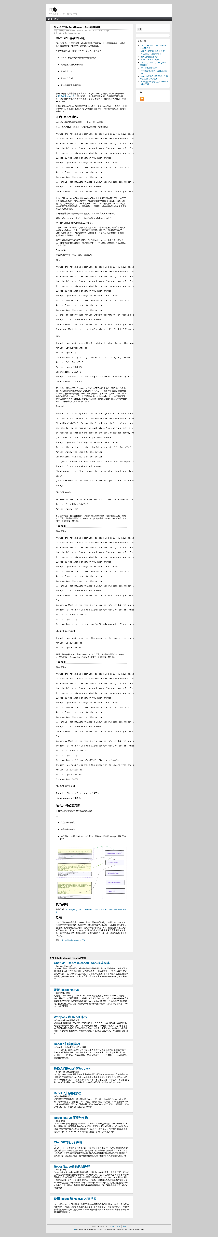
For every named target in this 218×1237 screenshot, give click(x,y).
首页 (50, 19)
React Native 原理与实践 (71, 1117)
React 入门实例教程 (67, 1093)
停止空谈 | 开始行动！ (151, 54)
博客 (118, 1226)
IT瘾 (52, 9)
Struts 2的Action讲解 (150, 60)
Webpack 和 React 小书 (70, 1017)
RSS (142, 99)
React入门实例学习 (67, 1044)
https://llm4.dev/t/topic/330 (73, 940)
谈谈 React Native (66, 989)
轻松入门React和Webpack (72, 1068)
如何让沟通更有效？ (150, 57)
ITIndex (111, 1226)
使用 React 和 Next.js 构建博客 (75, 1198)
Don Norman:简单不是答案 (153, 51)
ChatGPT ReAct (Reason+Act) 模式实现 (82, 963)
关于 (124, 1226)
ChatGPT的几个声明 (68, 1142)
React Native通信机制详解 (72, 1166)
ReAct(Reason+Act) (67, 96)
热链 (56, 19)
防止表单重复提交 (149, 68)
